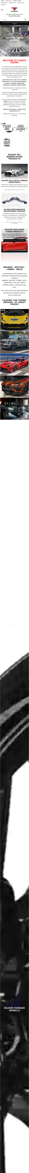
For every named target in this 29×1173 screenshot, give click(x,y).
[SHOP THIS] (14, 342)
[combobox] (14, 19)
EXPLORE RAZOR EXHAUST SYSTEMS (14, 223)
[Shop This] (14, 320)
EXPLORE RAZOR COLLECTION (14, 189)
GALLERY (3, 4)
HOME (2, 0)
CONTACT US (12, 2)
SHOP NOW (14, 43)
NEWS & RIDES (17, 0)
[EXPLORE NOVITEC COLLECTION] (14, 245)
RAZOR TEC (21, 2)
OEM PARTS (4, 2)
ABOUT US (8, 0)
